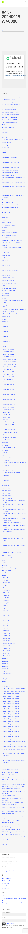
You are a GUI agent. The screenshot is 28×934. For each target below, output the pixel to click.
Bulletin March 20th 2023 (9, 394)
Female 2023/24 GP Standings (9, 235)
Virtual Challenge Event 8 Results (11, 736)
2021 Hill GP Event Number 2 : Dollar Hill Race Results (14, 505)
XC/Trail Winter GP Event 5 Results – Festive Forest (13, 766)
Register (12, 923)
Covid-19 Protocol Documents (9, 225)
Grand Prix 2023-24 (6, 253)
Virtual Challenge (6, 686)
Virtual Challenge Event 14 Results (11, 703)
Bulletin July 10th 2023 (8, 371)
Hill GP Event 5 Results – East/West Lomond (14, 688)
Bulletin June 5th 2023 (8, 389)
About (3, 124)
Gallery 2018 (5, 842)
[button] (25, 2)
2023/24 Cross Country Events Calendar (11, 102)
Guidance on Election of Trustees (11, 432)
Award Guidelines (6, 137)
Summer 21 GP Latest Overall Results (12, 552)
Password (4, 917)
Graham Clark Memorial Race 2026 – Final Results (14, 896)
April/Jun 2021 (6, 582)
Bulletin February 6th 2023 (9, 366)
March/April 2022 (7, 623)
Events (3, 230)
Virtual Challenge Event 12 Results (11, 698)
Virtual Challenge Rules (8, 744)
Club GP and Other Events (8, 202)
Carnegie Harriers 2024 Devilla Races (10, 162)
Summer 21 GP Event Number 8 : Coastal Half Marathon (14, 549)
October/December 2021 (9, 643)
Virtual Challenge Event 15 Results (11, 706)
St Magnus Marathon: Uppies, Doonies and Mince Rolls (14, 899)
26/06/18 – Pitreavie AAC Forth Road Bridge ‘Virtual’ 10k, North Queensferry (12, 803)
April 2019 (5, 577)
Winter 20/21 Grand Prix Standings (10, 769)
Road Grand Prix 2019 (7, 493)
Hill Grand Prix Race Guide (8, 280)
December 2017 (7, 590)
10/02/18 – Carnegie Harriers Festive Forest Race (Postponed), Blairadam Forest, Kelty (13, 787)
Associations (5, 132)
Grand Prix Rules (7, 419)
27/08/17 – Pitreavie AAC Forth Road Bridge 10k (13, 837)
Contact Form (5, 217)
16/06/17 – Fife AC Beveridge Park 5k (11, 829)
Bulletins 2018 (6, 412)
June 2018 (5, 610)
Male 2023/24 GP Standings (8, 290)
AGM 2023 (5, 326)
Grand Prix (4, 245)
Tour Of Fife (5, 573)
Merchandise (6, 435)
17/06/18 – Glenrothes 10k (8, 795)
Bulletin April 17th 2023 (8, 351)
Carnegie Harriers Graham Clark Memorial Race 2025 (13, 187)
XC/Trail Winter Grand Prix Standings (10, 774)
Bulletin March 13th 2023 (9, 392)
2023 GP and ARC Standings (8, 99)
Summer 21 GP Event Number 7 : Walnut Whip (14, 545)
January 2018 (6, 600)
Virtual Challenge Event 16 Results (11, 708)
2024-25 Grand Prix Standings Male (10, 114)
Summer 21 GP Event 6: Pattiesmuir (11, 522)
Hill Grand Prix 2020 (6, 268)
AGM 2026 (5, 336)
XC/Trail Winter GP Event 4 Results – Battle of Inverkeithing (14, 761)
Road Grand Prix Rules (10, 429)
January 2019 (6, 603)
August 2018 (6, 585)
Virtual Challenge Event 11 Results (11, 696)
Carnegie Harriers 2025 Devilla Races (10, 165)
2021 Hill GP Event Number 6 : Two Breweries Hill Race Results (14, 519)
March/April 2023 (7, 673)
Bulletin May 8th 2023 (8, 409)
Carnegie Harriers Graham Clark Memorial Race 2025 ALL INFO (13, 192)
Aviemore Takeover (6, 134)
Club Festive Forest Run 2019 (10, 313)
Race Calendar (5, 480)
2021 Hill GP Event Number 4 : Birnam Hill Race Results (14, 514)
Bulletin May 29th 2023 (8, 407)
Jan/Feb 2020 (6, 598)
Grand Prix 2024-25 (6, 255)
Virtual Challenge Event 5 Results (11, 729)
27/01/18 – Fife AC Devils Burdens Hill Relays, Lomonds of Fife (13, 808)
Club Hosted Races (6, 210)
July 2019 (5, 608)
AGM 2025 (5, 334)
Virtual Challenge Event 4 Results (11, 726)
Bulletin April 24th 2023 (8, 354)
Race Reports (5, 483)
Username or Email (6, 912)
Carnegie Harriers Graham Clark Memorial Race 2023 (13, 178)
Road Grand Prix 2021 (7, 498)
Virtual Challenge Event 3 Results (11, 724)
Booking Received (6, 150)
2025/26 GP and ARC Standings (9, 119)
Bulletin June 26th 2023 (8, 387)
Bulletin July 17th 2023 (8, 374)
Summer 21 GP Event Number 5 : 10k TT (13, 543)
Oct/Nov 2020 (6, 635)
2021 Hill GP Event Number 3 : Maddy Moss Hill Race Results (14, 510)
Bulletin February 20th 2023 (10, 361)
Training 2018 (6, 653)
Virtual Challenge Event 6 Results (11, 731)
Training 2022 (5, 666)
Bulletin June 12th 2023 (8, 382)
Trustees (4, 684)
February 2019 (6, 595)
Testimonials (5, 565)
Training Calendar (6, 678)
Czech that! (4, 227)
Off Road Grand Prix (6, 460)
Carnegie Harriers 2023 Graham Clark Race (12, 160)
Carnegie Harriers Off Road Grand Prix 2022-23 (14, 462)
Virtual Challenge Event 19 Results (11, 716)
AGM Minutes (6, 341)
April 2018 (5, 580)
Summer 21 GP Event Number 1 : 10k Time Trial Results (14, 526)
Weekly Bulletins (7, 440)
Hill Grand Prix (5, 260)
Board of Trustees (6, 142)
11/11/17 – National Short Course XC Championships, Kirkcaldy (11, 821)
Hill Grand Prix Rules (9, 424)
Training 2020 (5, 661)
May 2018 (5, 625)
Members (4, 298)
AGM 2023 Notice (7, 329)
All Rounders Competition (8, 127)
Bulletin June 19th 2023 (8, 384)
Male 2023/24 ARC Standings (9, 288)
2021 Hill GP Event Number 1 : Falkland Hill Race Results (14, 501)
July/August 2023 (7, 671)
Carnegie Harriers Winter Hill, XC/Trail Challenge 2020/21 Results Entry (14, 310)
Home (3, 285)
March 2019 (6, 620)
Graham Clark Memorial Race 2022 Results (12, 242)
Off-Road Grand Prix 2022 (8, 470)
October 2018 (6, 638)
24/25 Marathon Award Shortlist (9, 122)
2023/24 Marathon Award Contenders (11, 104)
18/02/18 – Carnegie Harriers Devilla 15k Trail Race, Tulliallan (13, 799)
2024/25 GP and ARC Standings (9, 117)
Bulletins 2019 (6, 414)
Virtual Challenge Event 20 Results (11, 721)
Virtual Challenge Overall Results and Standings (14, 741)
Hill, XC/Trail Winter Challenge (9, 283)
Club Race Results (6, 212)
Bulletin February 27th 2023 (10, 364)
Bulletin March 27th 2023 (9, 397)
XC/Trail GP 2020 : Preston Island (10, 772)
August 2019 (6, 587)
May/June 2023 (6, 676)
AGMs (4, 346)
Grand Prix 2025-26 (6, 258)
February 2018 (6, 592)
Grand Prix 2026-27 (7, 250)
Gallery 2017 (5, 839)
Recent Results (5, 485)
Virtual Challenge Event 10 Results (11, 693)
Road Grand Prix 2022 (7, 555)
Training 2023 (5, 668)
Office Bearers (5, 475)
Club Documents (6, 200)
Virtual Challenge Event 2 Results (11, 719)
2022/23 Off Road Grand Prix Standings (11, 97)
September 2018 (7, 645)
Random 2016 (5, 844)
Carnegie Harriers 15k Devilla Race (10, 155)
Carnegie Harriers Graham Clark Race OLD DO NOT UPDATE (13, 196)
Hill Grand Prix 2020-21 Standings (10, 270)
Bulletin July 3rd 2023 (8, 379)
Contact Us (4, 220)
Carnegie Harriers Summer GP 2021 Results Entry (13, 301)
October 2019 (6, 640)
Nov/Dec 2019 (6, 630)
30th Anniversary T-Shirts (9, 447)
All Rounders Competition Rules (12, 422)
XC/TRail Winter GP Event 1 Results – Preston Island (14, 750)
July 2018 (5, 605)
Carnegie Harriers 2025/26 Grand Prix (12, 247)
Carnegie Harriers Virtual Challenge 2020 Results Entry (14, 306)
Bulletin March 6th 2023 (9, 399)
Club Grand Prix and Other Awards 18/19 (11, 205)
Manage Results (5, 293)
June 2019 (5, 613)
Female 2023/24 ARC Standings (9, 232)
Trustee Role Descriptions (9, 437)
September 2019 (7, 648)
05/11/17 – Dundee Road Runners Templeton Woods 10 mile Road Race (13, 812)
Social (3, 560)
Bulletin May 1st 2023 (8, 402)
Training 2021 (5, 663)
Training (4, 575)
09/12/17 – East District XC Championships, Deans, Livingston (14, 817)
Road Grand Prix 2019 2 (7, 495)
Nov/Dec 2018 (6, 628)
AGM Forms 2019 (7, 339)
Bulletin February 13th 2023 (10, 359)
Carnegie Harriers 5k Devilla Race (10, 170)
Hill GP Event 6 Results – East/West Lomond (14, 691)
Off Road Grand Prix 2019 (8, 465)
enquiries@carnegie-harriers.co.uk (13, 871)
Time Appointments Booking (9, 568)
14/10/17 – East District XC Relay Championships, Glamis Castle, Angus (14, 826)
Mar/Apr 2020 (6, 615)
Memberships (5, 442)
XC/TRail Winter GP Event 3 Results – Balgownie (14, 758)
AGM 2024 (5, 331)
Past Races (4, 478)
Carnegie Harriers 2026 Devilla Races (10, 167)
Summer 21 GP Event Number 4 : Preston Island (13, 539)
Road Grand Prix (6, 488)
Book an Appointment (7, 145)
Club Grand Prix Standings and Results (11, 207)
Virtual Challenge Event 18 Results (11, 713)
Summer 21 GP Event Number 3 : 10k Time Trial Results (14, 535)
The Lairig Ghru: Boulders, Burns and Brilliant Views (12, 904)
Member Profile (5, 295)
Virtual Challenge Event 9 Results (11, 739)
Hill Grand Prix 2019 (6, 265)
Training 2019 (5, 658)
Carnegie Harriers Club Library (9, 175)
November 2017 (7, 633)
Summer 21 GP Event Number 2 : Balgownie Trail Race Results (14, 530)
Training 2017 (6, 650)
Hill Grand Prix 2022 (6, 275)
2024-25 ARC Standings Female (9, 107)
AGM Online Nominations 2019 (10, 344)
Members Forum (6, 316)
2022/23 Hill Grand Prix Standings (11, 277)
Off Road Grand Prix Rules (11, 427)
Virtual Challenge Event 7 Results (11, 734)
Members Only (5, 321)
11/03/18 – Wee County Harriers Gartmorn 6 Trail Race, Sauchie (14, 792)
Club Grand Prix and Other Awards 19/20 (13, 139)
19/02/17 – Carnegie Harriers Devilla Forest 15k (13, 832)
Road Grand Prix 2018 (7, 490)
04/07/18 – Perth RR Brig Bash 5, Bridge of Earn (13, 784)
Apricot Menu (5, 129)
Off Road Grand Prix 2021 (8, 468)
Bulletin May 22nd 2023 (9, 404)
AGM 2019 (5, 324)
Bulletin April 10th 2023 (8, 349)
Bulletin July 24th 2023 (8, 377)
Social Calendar (5, 563)
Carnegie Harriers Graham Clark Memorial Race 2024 (13, 183)
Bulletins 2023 (6, 417)
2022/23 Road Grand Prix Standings (11, 472)
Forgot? (8, 923)
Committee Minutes (6, 215)
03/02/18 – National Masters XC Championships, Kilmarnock (13, 780)
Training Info (5, 681)
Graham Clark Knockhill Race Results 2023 (12, 240)
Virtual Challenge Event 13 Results (11, 701)
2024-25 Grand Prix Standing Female (10, 112)
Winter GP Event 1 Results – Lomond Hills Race (14, 746)
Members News (5, 319)
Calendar (4, 152)
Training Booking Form (8, 656)
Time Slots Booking (6, 570)
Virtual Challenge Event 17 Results (11, 711)
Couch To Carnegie (6, 222)
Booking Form (5, 147)
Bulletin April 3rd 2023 (8, 356)
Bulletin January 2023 (8, 369)
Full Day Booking (6, 237)
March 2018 (6, 618)
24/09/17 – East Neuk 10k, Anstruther (11, 834)
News (3, 455)
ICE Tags (5, 452)
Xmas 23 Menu (5, 777)
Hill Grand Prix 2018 (6, 263)
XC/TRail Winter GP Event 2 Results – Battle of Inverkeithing (14, 754)
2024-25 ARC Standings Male (9, 109)
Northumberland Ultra (7, 458)
